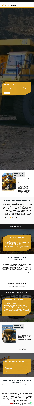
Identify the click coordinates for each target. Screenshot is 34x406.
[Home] (9, 4)
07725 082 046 (10, 217)
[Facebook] (3, 1)
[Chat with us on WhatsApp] (31, 403)
